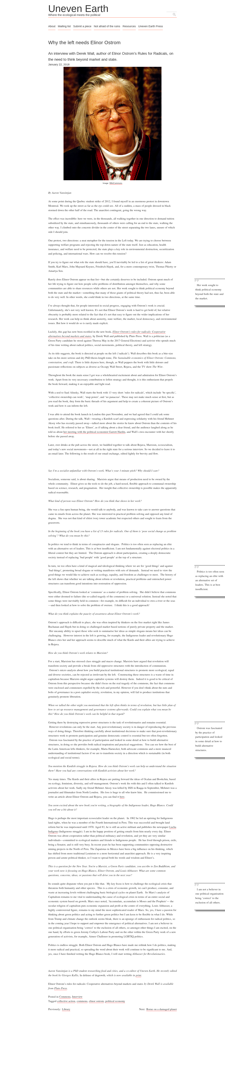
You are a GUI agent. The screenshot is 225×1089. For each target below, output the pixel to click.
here (122, 796)
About (51, 26)
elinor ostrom (96, 1001)
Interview (77, 996)
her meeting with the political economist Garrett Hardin (94, 432)
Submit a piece (82, 26)
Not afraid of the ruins (107, 26)
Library (66, 1009)
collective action (66, 1001)
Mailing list (64, 26)
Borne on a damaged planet (161, 1009)
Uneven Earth (78, 8)
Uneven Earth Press (150, 26)
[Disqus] (112, 1049)
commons (82, 1001)
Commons (65, 996)
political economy (115, 1001)
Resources (129, 26)
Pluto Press (60, 988)
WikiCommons (115, 183)
